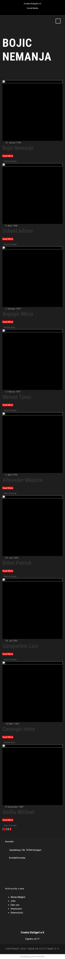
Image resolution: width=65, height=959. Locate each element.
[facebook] (24, 11)
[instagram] (40, 11)
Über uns (15, 905)
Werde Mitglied (18, 897)
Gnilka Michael (18, 812)
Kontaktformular (17, 857)
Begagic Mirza (17, 314)
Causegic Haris (18, 729)
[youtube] (35, 11)
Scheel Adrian (17, 231)
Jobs (13, 901)
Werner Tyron (16, 397)
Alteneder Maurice (22, 480)
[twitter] (30, 11)
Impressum (16, 908)
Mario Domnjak (10, 161)
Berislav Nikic (9, 327)
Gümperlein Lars (20, 646)
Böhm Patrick (16, 563)
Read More (7, 156)
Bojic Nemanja (18, 148)
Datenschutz (17, 912)
